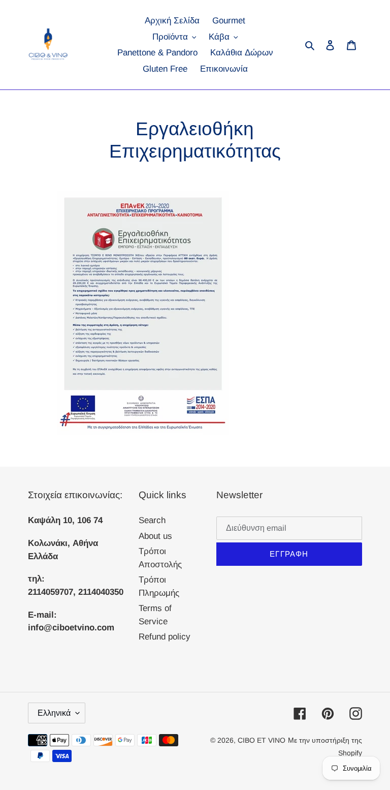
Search (152, 520)
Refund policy (164, 637)
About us (155, 536)
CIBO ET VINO (261, 740)
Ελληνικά (54, 713)
